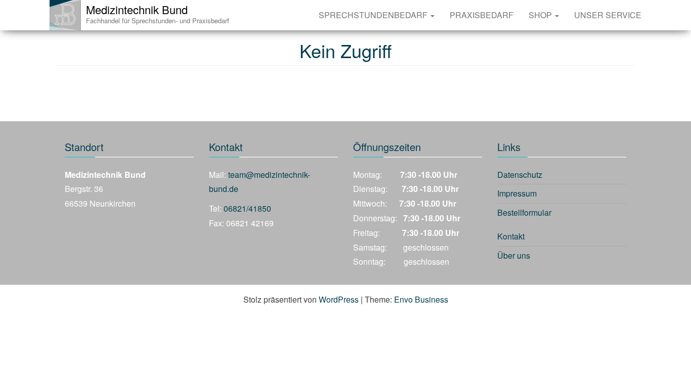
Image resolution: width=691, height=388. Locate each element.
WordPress (339, 299)
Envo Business (421, 299)
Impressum (517, 193)
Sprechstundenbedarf (374, 15)
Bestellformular (524, 212)
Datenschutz (519, 174)
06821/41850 (247, 208)
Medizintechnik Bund (137, 9)
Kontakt (511, 236)
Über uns (513, 255)
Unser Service (607, 15)
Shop (541, 15)
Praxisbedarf (481, 15)
